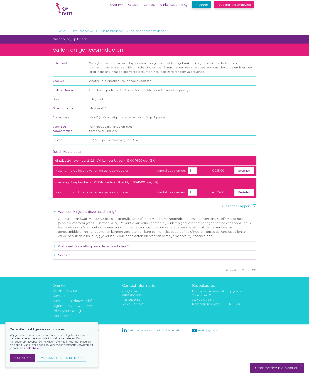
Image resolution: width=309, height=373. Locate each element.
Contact (149, 4)
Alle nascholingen (112, 31)
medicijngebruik (207, 330)
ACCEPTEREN (23, 358)
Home (61, 31)
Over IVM (117, 4)
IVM (77, 10)
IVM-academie (83, 31)
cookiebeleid (32, 348)
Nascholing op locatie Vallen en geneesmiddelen (92, 170)
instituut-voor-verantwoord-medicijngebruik (154, 330)
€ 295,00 (218, 170)
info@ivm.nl (129, 291)
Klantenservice (65, 291)
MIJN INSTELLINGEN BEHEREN (62, 358)
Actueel (133, 4)
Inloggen (201, 4)
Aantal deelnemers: (171, 170)
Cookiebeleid (63, 316)
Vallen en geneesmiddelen (148, 31)
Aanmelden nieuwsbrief (72, 301)
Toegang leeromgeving (234, 4)
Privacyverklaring (67, 311)
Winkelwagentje (171, 4)
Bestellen (244, 170)
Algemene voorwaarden (72, 306)
